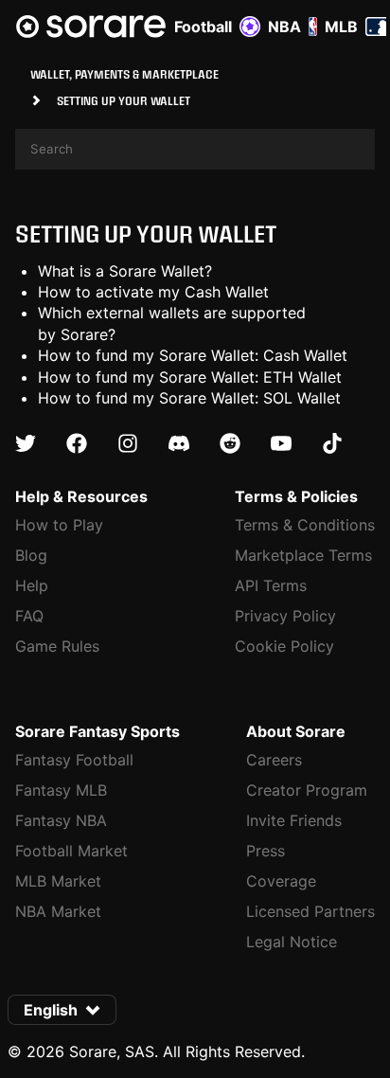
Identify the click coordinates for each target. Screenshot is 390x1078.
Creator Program (306, 790)
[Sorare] (91, 26)
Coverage (281, 880)
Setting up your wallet (145, 233)
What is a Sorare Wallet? (125, 270)
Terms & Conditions (305, 524)
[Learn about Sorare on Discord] (179, 444)
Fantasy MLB (61, 790)
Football (203, 26)
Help (31, 585)
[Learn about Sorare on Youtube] (281, 444)
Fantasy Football (74, 759)
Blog (31, 555)
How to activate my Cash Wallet (153, 291)
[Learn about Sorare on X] (26, 444)
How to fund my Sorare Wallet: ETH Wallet (190, 377)
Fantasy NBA (61, 820)
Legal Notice (291, 941)
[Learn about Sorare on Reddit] (230, 444)
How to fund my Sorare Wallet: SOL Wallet (189, 397)
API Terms (271, 585)
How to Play (59, 524)
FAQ (29, 615)
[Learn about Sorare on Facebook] (77, 444)
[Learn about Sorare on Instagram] (128, 444)
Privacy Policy (285, 615)
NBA (284, 26)
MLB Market (58, 880)
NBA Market (58, 911)
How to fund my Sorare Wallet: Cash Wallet (192, 355)
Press (265, 850)
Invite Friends (294, 820)
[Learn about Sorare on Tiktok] (332, 444)
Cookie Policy (284, 646)
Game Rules (57, 646)
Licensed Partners (310, 911)
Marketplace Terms (303, 555)
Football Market (71, 850)
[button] (62, 1010)
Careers (274, 759)
